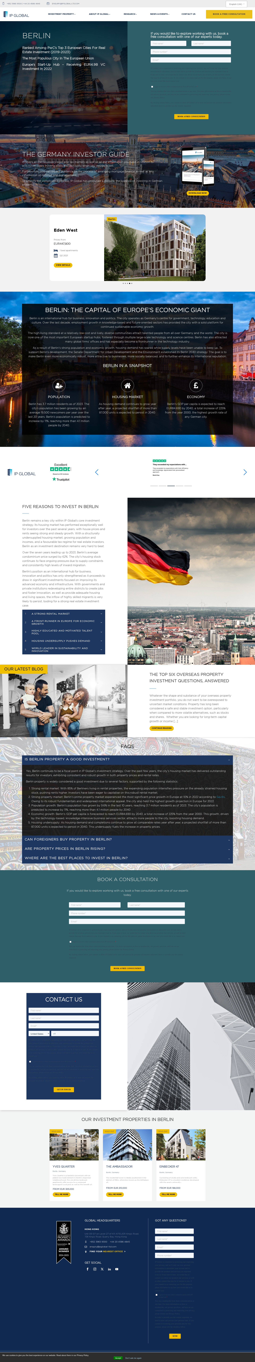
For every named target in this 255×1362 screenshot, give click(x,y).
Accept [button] (118, 1358)
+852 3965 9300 (14, 4)
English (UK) (235, 4)
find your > (108, 1252)
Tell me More (61, 1194)
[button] (62, 14)
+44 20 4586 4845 (31, 4)
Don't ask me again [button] (133, 1358)
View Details (63, 267)
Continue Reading (162, 728)
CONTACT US (189, 14)
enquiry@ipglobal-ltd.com (65, 4)
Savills (220, 796)
